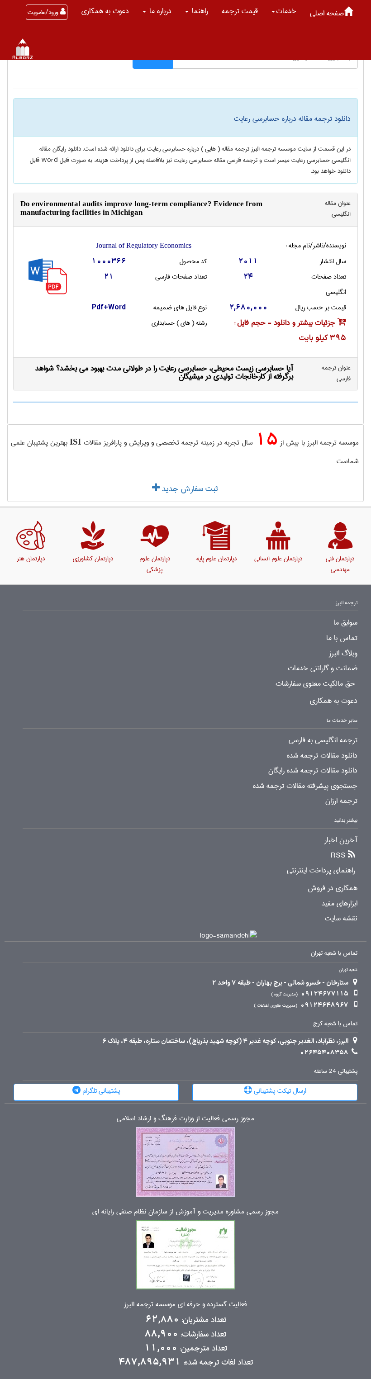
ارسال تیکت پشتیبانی (279, 1091)
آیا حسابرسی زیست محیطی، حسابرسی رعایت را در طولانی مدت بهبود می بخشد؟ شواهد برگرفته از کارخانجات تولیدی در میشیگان (164, 372)
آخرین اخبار (340, 840)
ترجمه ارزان (341, 801)
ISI (75, 441)
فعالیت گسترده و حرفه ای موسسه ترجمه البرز (185, 1304)
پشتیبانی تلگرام (100, 1091)
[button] (284, 11)
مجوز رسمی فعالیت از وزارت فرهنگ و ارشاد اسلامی (185, 1119)
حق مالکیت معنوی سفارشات (315, 684)
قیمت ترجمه (240, 11)
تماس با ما (341, 638)
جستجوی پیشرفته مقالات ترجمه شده (305, 786)
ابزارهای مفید (339, 903)
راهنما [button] (199, 11)
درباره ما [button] (159, 11)
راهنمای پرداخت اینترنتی (321, 870)
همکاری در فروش (332, 888)
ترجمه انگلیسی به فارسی (323, 740)
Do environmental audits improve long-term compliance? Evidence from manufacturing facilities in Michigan (141, 208)
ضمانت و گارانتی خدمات (322, 668)
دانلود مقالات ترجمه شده (322, 755)
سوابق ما (345, 622)
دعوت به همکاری (105, 11)
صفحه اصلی (327, 13)
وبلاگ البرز (343, 653)
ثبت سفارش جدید (189, 489)
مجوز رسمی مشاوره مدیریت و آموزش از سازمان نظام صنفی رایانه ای (185, 1212)
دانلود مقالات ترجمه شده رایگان (312, 770)
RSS (338, 855)
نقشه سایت (341, 918)
